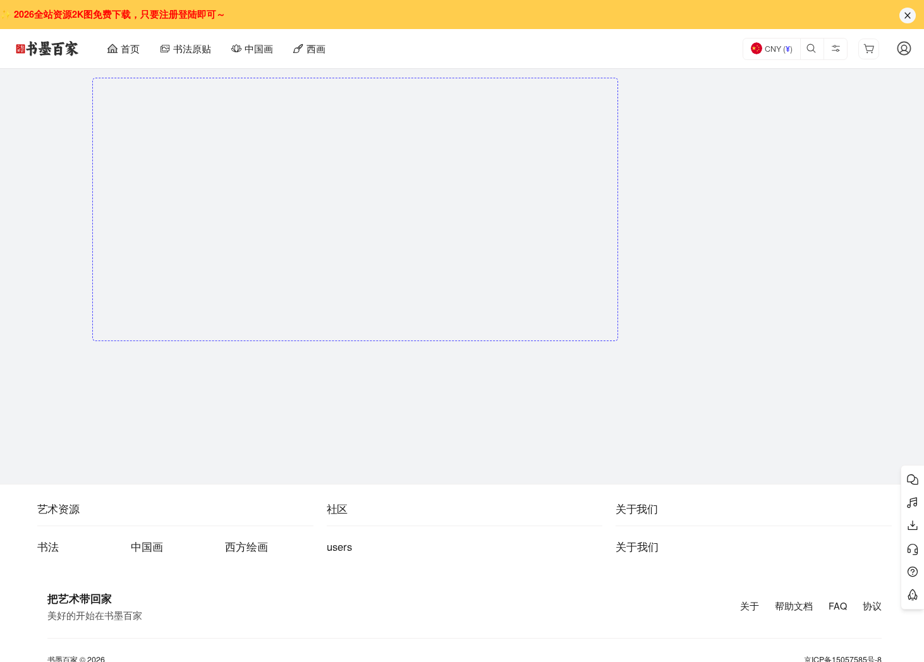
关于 (749, 605)
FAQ (838, 605)
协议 (872, 605)
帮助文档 (794, 605)
